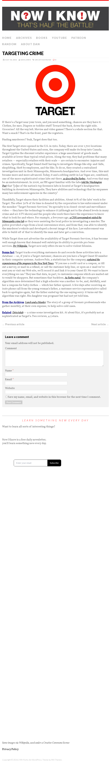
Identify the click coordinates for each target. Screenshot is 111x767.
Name (8, 371)
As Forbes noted (73, 278)
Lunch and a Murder (35, 302)
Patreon (78, 37)
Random (9, 44)
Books (42, 37)
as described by (74, 179)
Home (7, 37)
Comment (11, 348)
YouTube (59, 37)
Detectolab (17, 312)
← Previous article (13, 324)
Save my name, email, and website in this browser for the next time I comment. (54, 397)
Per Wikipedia (20, 246)
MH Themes (56, 760)
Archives (24, 37)
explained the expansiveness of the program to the (51, 261)
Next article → (100, 324)
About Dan (30, 44)
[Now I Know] (55, 18)
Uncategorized (43, 60)
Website (10, 388)
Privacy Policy (10, 749)
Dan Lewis (26, 60)
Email (9, 379)
